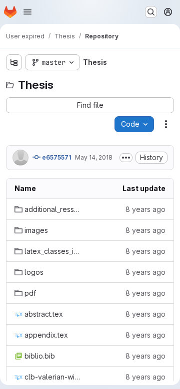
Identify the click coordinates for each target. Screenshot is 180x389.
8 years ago (146, 209)
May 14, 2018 (93, 157)
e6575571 (55, 157)
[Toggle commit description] (126, 157)
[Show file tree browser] (14, 62)
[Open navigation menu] (28, 12)
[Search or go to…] (151, 12)
